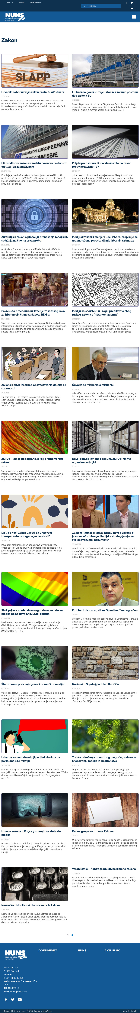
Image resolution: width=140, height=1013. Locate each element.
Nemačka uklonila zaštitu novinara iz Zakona (30, 905)
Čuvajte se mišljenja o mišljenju (93, 385)
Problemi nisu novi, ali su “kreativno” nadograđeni (105, 610)
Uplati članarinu (36, 3)
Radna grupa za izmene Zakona (93, 831)
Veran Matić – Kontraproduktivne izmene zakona (104, 869)
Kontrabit (132, 1011)
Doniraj (21, 3)
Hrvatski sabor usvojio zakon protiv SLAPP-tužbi (32, 92)
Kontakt (10, 3)
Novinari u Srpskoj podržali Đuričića (95, 684)
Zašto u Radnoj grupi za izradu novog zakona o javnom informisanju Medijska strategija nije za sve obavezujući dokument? (103, 536)
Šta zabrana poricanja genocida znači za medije (32, 684)
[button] (89, 17)
